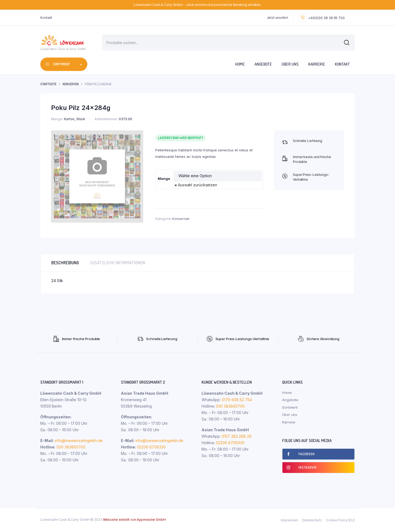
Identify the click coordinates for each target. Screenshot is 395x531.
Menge (164, 178)
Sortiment (290, 407)
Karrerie (316, 64)
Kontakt (46, 18)
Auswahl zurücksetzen (197, 185)
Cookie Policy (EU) (340, 520)
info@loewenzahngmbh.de (79, 440)
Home (240, 64)
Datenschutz (312, 520)
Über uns (290, 64)
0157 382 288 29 (236, 436)
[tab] (65, 262)
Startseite (48, 84)
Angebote (263, 64)
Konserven (71, 84)
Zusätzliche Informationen (117, 262)
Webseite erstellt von (134, 520)
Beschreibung (65, 262)
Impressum (289, 520)
